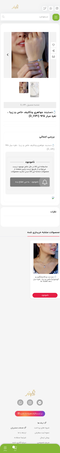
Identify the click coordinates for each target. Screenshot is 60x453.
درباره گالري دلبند (19, 442)
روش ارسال (44, 437)
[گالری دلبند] (15, 7)
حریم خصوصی (43, 442)
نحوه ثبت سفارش (42, 432)
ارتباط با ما (22, 432)
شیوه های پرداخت (41, 428)
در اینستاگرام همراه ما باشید (31, 413)
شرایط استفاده (20, 437)
